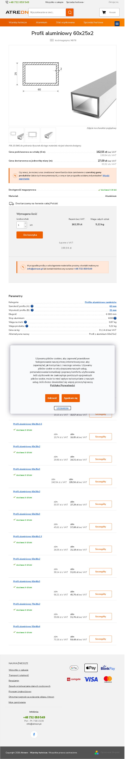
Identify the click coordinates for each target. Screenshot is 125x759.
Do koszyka (30, 235)
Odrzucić (52, 398)
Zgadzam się (70, 398)
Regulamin (14, 680)
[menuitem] (18, 22)
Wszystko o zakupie (54, 2)
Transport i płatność (19, 675)
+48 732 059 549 (83, 268)
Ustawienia (62, 408)
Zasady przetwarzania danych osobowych (29, 686)
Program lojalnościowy (20, 691)
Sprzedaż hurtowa (74, 2)
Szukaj (69, 12)
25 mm (112, 310)
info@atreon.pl (35, 268)
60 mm (112, 306)
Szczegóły (100, 414)
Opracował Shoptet (110, 752)
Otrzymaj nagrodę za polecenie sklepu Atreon (31, 696)
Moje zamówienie (17, 702)
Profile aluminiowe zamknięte (100, 302)
